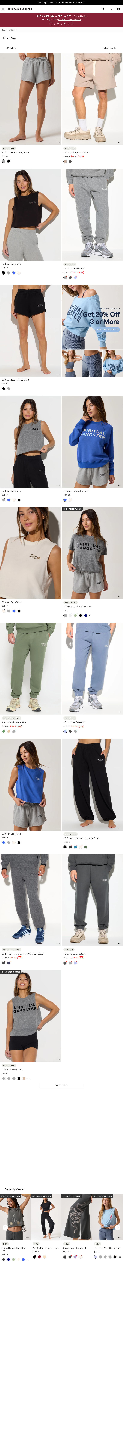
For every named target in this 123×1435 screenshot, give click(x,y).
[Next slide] (120, 2)
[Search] (103, 9)
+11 (28, 1259)
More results (62, 1085)
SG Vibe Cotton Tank (12, 1069)
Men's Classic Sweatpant (14, 722)
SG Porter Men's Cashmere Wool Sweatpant (23, 953)
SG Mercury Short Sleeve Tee (77, 606)
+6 (90, 615)
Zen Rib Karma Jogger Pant (46, 1248)
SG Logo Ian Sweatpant (74, 268)
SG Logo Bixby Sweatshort (76, 152)
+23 (28, 1078)
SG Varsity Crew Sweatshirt (76, 491)
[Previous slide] (2, 2)
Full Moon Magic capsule (69, 19)
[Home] (20, 9)
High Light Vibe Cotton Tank (107, 1248)
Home (4, 30)
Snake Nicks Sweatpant (74, 1248)
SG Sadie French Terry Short (15, 152)
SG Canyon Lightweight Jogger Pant (81, 838)
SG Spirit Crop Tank (11, 264)
